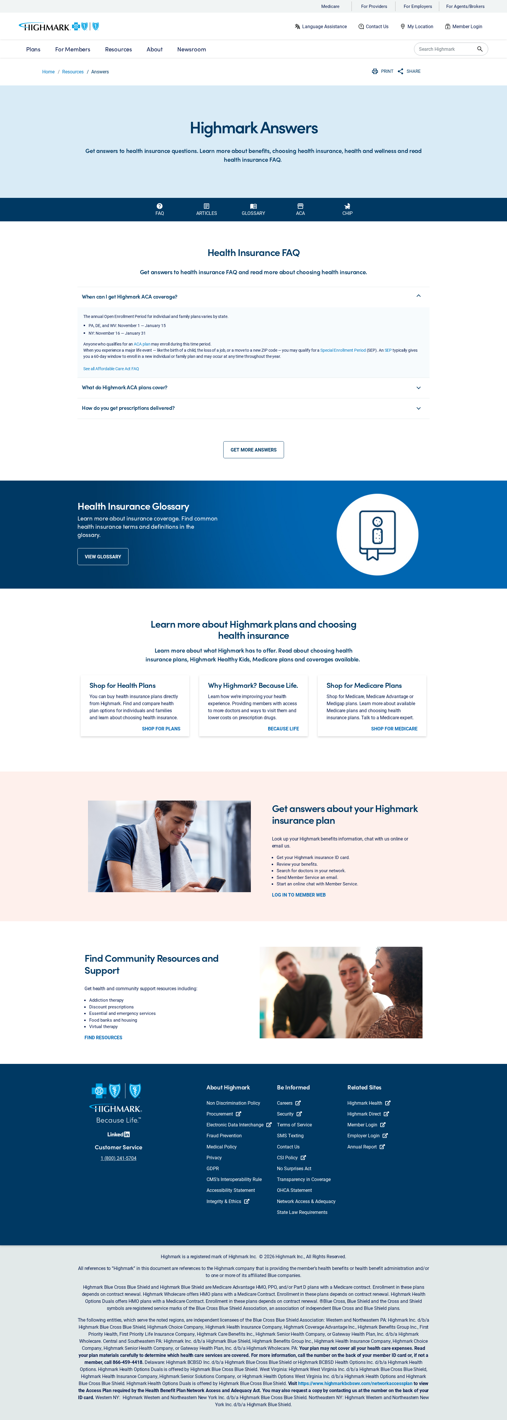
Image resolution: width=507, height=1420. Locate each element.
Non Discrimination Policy (233, 1103)
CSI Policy (287, 1157)
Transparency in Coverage (304, 1179)
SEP (388, 350)
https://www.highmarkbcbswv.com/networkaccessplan (355, 1383)
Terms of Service (294, 1124)
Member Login (467, 26)
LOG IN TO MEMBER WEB (299, 895)
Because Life (283, 729)
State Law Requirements (302, 1212)
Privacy (214, 1157)
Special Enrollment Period (343, 350)
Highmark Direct (364, 1114)
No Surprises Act (294, 1168)
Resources (73, 71)
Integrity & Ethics (224, 1201)
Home (48, 71)
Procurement (220, 1114)
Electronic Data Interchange (235, 1124)
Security (285, 1114)
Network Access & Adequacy (306, 1201)
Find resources (103, 1037)
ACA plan (142, 344)
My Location (420, 26)
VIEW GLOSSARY (103, 556)
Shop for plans (161, 729)
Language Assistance (324, 26)
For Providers (374, 6)
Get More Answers (254, 450)
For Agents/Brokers (465, 6)
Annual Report (362, 1146)
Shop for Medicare (394, 729)
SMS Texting (290, 1135)
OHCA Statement (294, 1190)
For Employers (418, 6)
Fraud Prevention (224, 1135)
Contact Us (377, 26)
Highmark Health (364, 1103)
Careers (285, 1103)
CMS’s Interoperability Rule (234, 1179)
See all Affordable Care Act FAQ (111, 368)
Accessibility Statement (231, 1190)
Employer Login (363, 1135)
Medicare (330, 6)
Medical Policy (222, 1146)
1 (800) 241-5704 (118, 1158)
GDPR (213, 1168)
